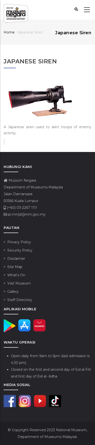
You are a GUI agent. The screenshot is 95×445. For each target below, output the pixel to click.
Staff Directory (19, 300)
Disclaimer (16, 258)
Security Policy (19, 250)
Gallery (13, 291)
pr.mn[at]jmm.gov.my (26, 214)
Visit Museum (19, 283)
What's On (16, 275)
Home (9, 32)
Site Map (14, 267)
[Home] (16, 10)
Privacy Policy (19, 242)
